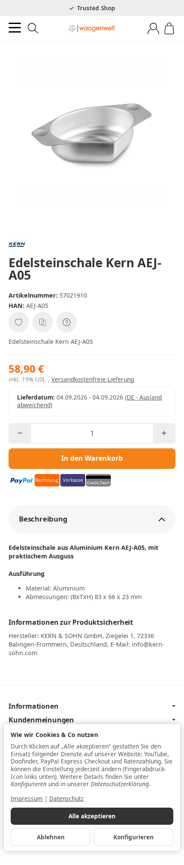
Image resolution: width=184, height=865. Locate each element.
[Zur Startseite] (92, 28)
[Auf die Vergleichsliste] (43, 322)
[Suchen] (33, 28)
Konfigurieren (133, 837)
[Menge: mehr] (164, 433)
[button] (92, 519)
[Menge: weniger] (20, 433)
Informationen (33, 706)
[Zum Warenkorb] (169, 28)
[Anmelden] (153, 28)
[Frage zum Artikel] (66, 322)
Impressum (27, 798)
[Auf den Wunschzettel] (19, 322)
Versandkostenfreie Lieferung (92, 379)
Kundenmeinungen (41, 719)
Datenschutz (66, 798)
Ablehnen (51, 837)
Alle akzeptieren (92, 816)
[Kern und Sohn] (92, 244)
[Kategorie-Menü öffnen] (15, 27)
